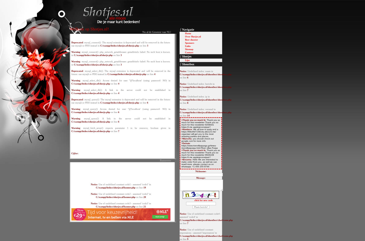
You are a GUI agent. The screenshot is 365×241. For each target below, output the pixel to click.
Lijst (187, 60)
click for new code (203, 200)
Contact (189, 52)
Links (188, 46)
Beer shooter (191, 39)
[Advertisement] (121, 170)
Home (188, 33)
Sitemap (189, 49)
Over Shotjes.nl (193, 36)
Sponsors (189, 43)
